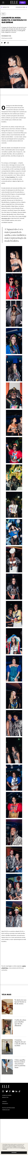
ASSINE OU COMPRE (22, 2)
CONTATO (4, 1101)
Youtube (13, 1091)
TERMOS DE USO (6, 1109)
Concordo (14, 1152)
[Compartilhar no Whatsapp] (8, 42)
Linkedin (16, 1091)
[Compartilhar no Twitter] (5, 42)
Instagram (3, 1091)
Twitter (6, 1091)
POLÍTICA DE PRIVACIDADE (8, 1107)
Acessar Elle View (20, 7)
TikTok (19, 1091)
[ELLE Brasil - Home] (14, 3)
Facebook (10, 1091)
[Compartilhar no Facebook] (1, 42)
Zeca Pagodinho (11, 177)
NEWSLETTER (5, 1097)
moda (3, 14)
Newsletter (6, 7)
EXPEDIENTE (5, 1103)
